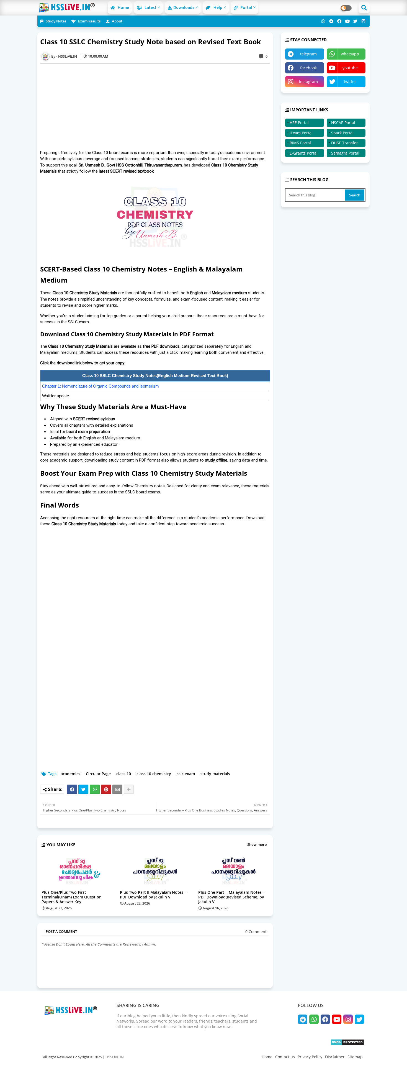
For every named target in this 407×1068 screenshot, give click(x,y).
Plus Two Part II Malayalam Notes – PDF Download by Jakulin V (153, 894)
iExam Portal (301, 132)
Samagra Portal (345, 153)
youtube (350, 67)
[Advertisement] (157, 106)
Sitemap (355, 1056)
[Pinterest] (106, 789)
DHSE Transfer (344, 142)
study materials (215, 773)
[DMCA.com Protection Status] (347, 1044)
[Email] (117, 789)
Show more (257, 844)
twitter (350, 81)
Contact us (285, 1056)
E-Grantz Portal (304, 153)
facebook (308, 67)
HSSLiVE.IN (114, 1056)
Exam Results (89, 21)
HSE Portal (299, 122)
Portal (245, 7)
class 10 (123, 773)
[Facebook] (72, 789)
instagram (308, 81)
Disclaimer (335, 1056)
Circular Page (98, 773)
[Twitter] (83, 789)
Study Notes (55, 21)
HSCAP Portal (343, 122)
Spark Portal (342, 132)
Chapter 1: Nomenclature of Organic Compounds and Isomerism (100, 386)
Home (123, 7)
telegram (308, 54)
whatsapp (350, 54)
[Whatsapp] (95, 789)
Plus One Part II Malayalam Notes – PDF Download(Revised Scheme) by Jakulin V (231, 897)
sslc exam (186, 773)
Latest (149, 7)
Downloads (183, 7)
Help (217, 7)
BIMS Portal (300, 142)
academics (70, 773)
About (116, 21)
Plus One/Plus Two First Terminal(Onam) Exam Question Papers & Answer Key (72, 897)
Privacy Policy (310, 1056)
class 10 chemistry (153, 773)
